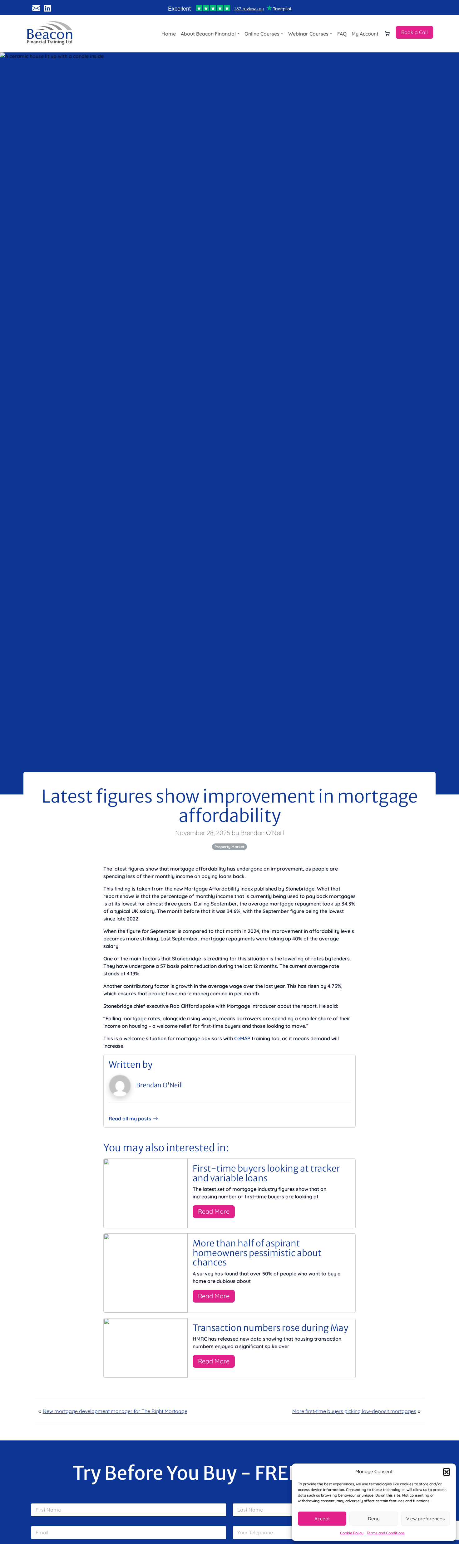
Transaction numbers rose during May (270, 1327)
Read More (214, 1211)
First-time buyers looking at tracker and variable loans (266, 1173)
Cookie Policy (351, 1533)
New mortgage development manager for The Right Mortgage (115, 1411)
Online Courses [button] (261, 34)
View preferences (425, 1519)
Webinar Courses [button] (308, 34)
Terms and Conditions (386, 1533)
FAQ (342, 34)
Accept (322, 1519)
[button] (446, 1472)
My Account (365, 34)
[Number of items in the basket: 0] (387, 33)
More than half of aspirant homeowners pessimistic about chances (257, 1253)
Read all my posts (130, 1118)
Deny (374, 1519)
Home (168, 34)
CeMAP (242, 1038)
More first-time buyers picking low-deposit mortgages (354, 1411)
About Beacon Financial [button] (208, 34)
